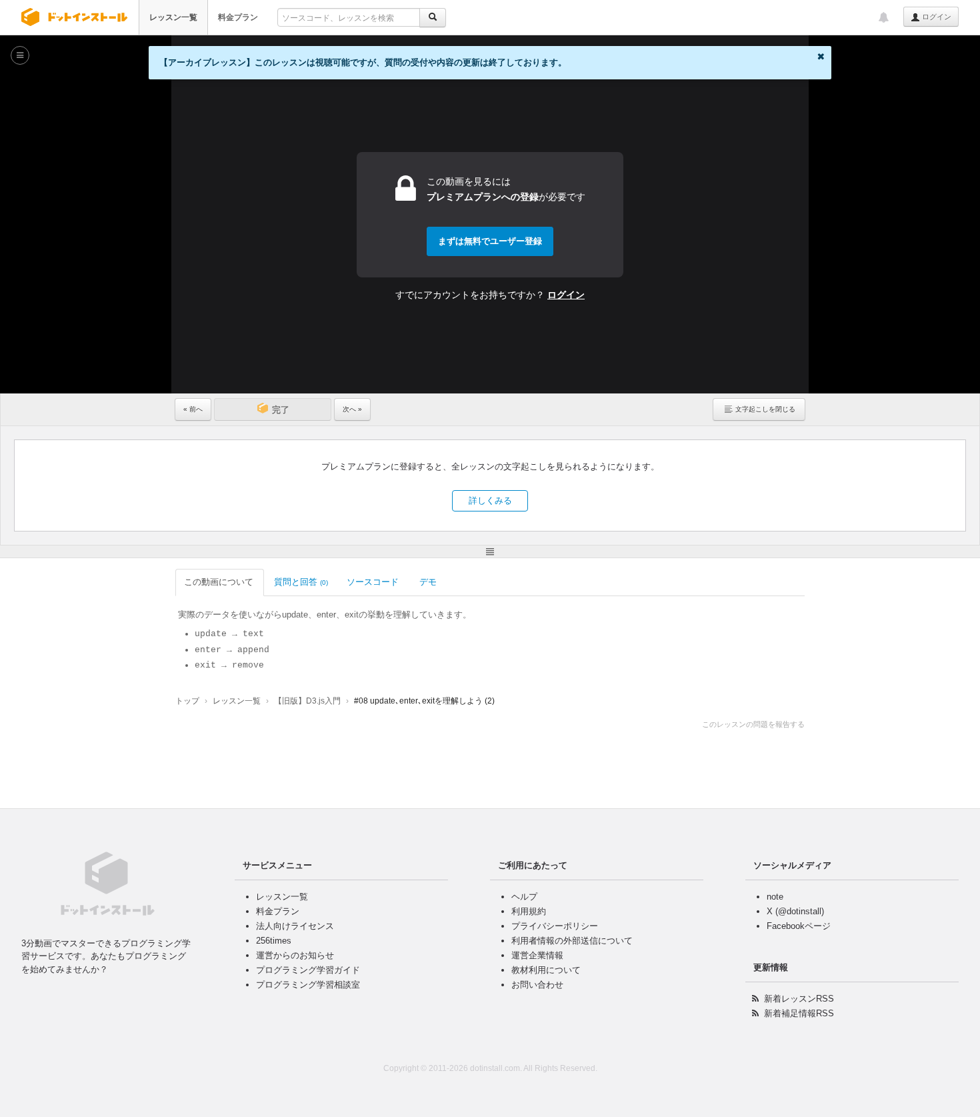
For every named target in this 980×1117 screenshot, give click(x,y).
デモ (428, 582)
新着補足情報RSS (799, 1013)
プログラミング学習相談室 (308, 985)
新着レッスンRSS (799, 999)
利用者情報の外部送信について (572, 941)
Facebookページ (799, 926)
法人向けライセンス (295, 926)
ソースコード (373, 582)
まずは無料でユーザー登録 (490, 241)
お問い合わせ (537, 985)
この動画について (218, 582)
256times (273, 941)
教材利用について (546, 970)
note (775, 897)
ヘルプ (524, 897)
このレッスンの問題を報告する (753, 724)
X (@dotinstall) (795, 911)
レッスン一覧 (173, 17)
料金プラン (238, 17)
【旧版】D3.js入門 (307, 701)
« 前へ (193, 409)
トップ (187, 701)
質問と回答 (301, 582)
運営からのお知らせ (295, 955)
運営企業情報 (537, 955)
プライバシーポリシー (554, 926)
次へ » (352, 409)
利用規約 (528, 911)
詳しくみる (490, 500)
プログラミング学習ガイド (308, 970)
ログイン (935, 17)
